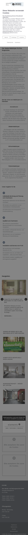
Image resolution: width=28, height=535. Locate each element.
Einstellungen (14, 37)
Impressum (17, 42)
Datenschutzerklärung (8, 31)
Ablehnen (6, 37)
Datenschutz (10, 42)
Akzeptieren (22, 37)
